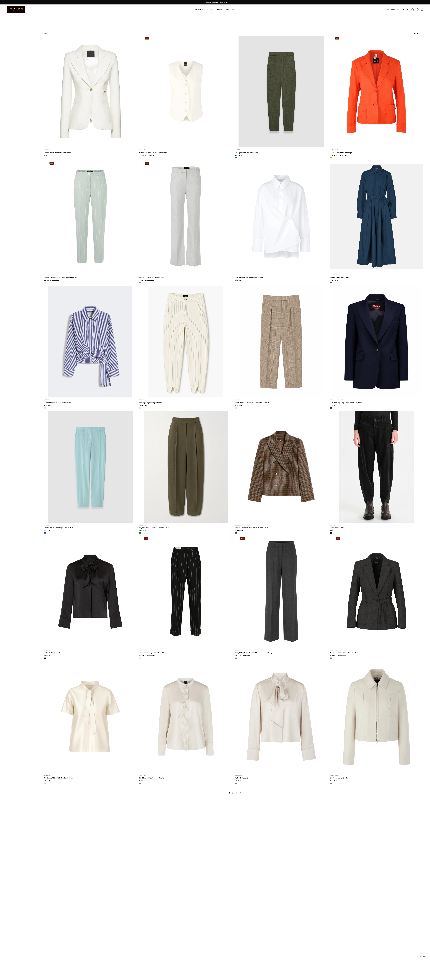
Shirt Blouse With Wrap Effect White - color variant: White (236, 282)
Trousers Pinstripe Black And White (152, 653)
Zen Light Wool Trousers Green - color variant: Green (236, 157)
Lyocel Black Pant (337, 528)
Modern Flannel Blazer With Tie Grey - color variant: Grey (331, 658)
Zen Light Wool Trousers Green (246, 152)
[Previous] (7, 2)
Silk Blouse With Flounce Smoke (151, 778)
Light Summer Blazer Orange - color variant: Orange (331, 157)
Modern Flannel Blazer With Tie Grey (344, 653)
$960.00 (142, 531)
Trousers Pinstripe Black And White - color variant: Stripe (140, 658)
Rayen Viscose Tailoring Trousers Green (154, 528)
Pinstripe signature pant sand (150, 403)
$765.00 (238, 405)
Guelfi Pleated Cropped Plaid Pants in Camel (252, 403)
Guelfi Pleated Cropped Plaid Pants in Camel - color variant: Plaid (236, 408)
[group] (215, 2)
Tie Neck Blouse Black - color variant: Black (45, 658)
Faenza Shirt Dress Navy (339, 277)
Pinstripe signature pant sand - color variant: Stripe (140, 408)
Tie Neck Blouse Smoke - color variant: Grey (236, 783)
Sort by (46, 33)
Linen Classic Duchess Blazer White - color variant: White (45, 157)
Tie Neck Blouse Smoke (243, 778)
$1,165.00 (47, 155)
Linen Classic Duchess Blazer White (57, 152)
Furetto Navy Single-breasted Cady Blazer (346, 403)
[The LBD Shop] (16, 9)
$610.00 (47, 656)
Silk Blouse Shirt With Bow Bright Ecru (58, 778)
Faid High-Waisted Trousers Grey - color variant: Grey (140, 282)
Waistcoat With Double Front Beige (153, 152)
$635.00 (47, 405)
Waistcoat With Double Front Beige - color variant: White (140, 157)
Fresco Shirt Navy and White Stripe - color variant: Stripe (45, 408)
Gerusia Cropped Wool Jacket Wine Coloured (252, 528)
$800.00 (143, 405)
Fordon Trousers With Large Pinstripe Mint (60, 277)
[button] (412, 9)
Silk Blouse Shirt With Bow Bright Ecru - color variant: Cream (45, 783)
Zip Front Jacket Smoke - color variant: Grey (331, 783)
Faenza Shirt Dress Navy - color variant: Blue (331, 282)
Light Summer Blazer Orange (341, 152)
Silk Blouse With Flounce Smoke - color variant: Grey (140, 783)
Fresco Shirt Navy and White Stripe (57, 403)
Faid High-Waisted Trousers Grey (151, 277)
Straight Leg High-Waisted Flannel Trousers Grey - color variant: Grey (236, 658)
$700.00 (47, 531)
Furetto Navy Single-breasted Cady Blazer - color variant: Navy (331, 408)
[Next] (423, 2)
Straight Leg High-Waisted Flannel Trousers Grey (253, 653)
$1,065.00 (143, 781)
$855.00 (238, 155)
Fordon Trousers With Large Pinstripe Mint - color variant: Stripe (45, 282)
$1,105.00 (334, 280)
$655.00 (333, 531)
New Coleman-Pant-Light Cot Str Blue (58, 528)
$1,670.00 (334, 405)
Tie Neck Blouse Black (52, 653)
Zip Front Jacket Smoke (339, 778)
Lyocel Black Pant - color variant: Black (331, 533)
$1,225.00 (334, 781)
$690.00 (238, 280)
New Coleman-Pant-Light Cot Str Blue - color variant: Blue (45, 533)
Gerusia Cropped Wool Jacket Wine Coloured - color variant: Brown (236, 533)
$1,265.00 (239, 531)
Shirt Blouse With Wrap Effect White (249, 277)
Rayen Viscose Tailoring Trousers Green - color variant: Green (140, 533)
